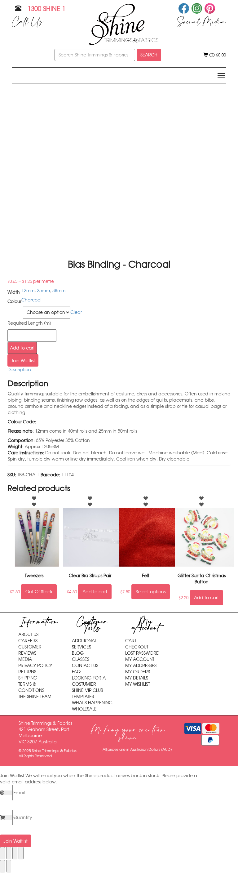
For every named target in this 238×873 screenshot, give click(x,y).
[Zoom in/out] (2, 853)
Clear (76, 312)
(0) (217, 55)
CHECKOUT (136, 647)
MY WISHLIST (137, 684)
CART (130, 641)
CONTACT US (85, 665)
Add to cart (22, 348)
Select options (150, 592)
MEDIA (25, 659)
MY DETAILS (136, 678)
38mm (58, 290)
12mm (27, 290)
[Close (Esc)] (21, 853)
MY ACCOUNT (139, 659)
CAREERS (27, 641)
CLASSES (80, 659)
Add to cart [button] (94, 592)
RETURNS (27, 672)
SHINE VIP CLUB (87, 690)
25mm (43, 290)
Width (14, 310)
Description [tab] (19, 369)
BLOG (78, 653)
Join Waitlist (23, 360)
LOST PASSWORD (142, 653)
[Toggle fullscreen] (8, 853)
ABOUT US (28, 634)
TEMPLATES (83, 696)
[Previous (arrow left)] (2, 866)
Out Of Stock (38, 592)
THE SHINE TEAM (34, 696)
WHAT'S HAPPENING (92, 703)
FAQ (76, 672)
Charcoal (31, 300)
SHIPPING (27, 678)
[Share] (14, 853)
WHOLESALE (84, 709)
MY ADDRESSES (140, 665)
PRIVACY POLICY (35, 665)
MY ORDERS (137, 672)
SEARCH (148, 55)
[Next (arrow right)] (8, 866)
